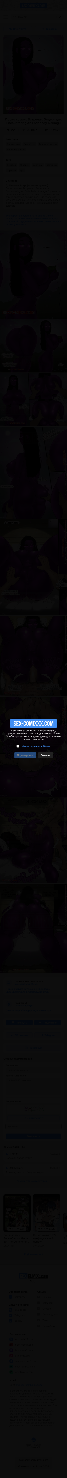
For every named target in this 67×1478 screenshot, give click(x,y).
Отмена (45, 755)
